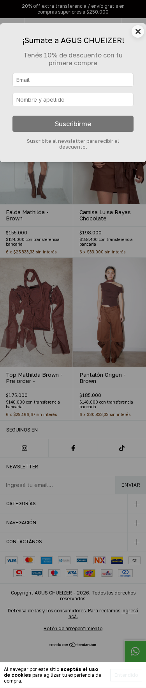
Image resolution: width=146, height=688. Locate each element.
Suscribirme (73, 124)
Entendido (126, 675)
